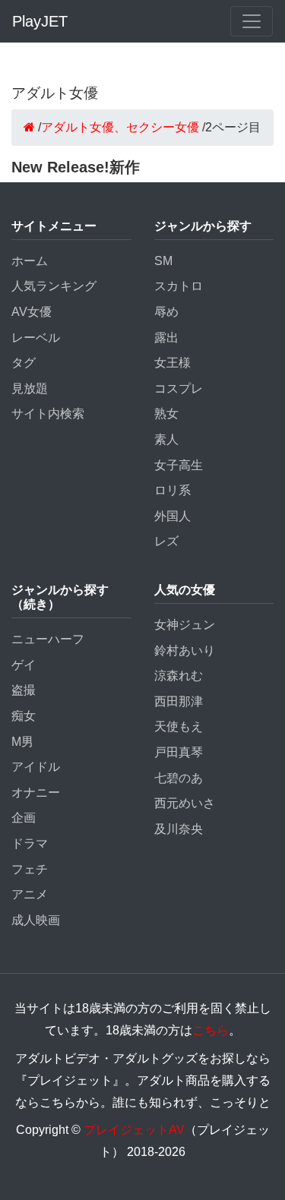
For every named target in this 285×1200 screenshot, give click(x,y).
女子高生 (178, 465)
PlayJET (40, 21)
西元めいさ (184, 803)
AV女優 (31, 311)
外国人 (172, 516)
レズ (166, 541)
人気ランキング (54, 285)
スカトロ (178, 285)
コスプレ (178, 388)
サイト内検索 (47, 413)
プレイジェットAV (134, 1129)
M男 (22, 741)
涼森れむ (178, 675)
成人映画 (35, 920)
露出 (166, 337)
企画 (23, 817)
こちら (210, 1030)
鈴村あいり (184, 650)
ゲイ (23, 664)
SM (163, 260)
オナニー (35, 792)
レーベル (35, 337)
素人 (166, 439)
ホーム (29, 260)
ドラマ (29, 843)
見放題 (29, 388)
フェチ (29, 869)
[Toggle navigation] (251, 21)
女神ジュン (184, 624)
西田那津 (178, 701)
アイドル (35, 766)
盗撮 (23, 690)
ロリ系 (172, 490)
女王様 (172, 362)
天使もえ (178, 726)
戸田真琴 (178, 752)
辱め (166, 311)
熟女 (166, 413)
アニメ (29, 894)
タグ (23, 362)
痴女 (23, 715)
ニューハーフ (47, 639)
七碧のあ (178, 778)
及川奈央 (178, 829)
